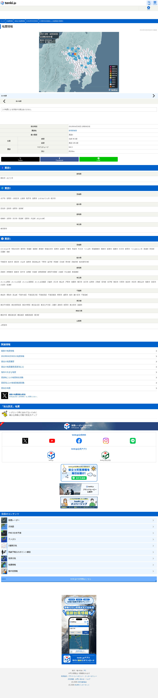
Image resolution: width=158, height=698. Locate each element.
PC (85, 670)
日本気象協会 (82, 682)
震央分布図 (5, 388)
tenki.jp (8, 3)
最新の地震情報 (7, 351)
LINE (98, 160)
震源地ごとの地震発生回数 (12, 377)
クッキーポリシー (91, 676)
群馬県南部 (73, 131)
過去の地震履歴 (7, 361)
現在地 (148, 9)
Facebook (59, 160)
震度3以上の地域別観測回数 (12, 383)
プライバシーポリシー (76, 676)
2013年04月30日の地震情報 (12, 356)
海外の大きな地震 (8, 372)
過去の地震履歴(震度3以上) (12, 367)
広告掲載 (71, 679)
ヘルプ (88, 679)
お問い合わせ (79, 679)
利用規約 (64, 676)
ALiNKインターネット (82, 685)
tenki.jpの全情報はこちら (80, 579)
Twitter (20, 160)
